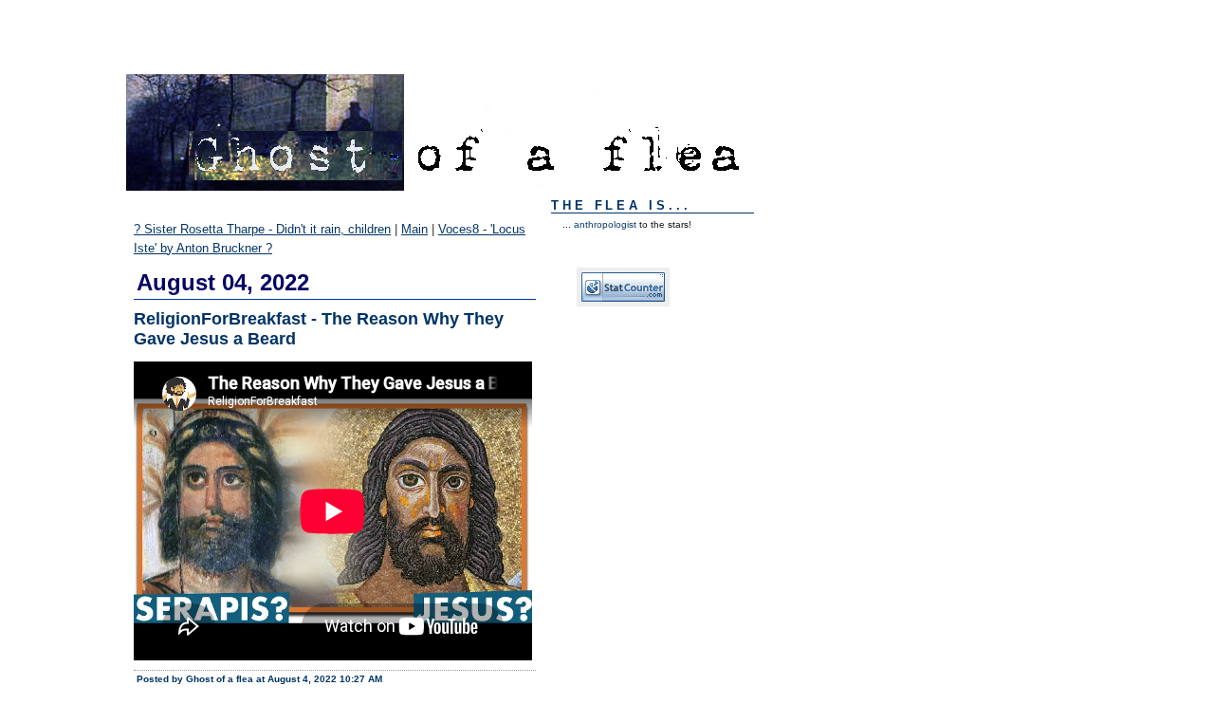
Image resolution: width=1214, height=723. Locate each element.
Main (414, 229)
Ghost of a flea (174, 24)
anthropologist (605, 224)
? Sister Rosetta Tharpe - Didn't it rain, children (262, 229)
